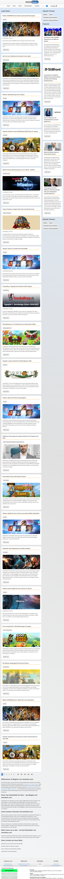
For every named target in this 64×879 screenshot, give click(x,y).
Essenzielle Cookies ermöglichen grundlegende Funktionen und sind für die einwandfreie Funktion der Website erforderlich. (46, 870)
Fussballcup (6, 290)
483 (25, 774)
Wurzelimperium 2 (7, 328)
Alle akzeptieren (9, 870)
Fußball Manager (30, 787)
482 (21, 774)
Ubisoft (50, 14)
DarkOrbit (5, 552)
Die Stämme (6, 666)
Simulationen (13, 788)
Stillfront (45, 14)
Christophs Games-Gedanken (50, 17)
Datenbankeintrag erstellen (24, 864)
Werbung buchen (8, 864)
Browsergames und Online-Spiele (30, 784)
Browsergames (28, 5)
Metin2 (4, 19)
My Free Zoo (6, 60)
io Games (37, 5)
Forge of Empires (7, 213)
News (14, 5)
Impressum (56, 864)
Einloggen (53, 6)
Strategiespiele (4, 788)
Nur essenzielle (9, 873)
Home (8, 5)
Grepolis (5, 135)
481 (18, 774)
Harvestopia (6, 480)
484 (28, 774)
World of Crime (6, 173)
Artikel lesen (6, 49)
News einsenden (24, 865)
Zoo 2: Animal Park (7, 630)
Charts (20, 5)
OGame (5, 98)
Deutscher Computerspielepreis (50, 20)
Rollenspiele (37, 787)
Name (40, 864)
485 (32, 774)
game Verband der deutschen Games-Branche (13, 441)
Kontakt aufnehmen (56, 865)
